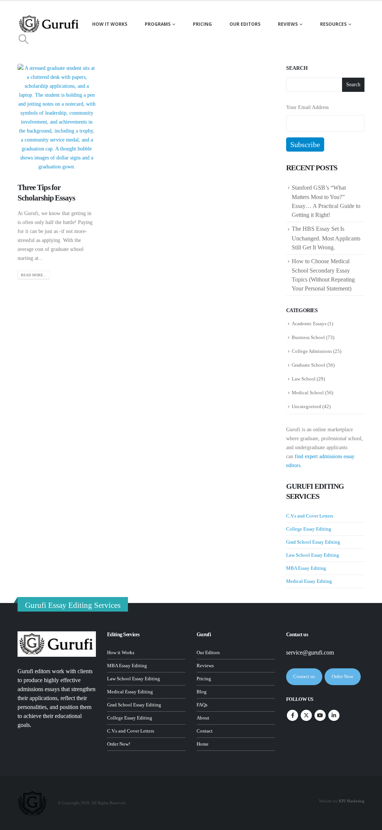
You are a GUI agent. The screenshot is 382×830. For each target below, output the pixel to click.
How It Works (109, 24)
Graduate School (308, 365)
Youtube (320, 715)
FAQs (202, 705)
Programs (157, 24)
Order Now (342, 676)
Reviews (288, 24)
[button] (23, 39)
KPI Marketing (351, 801)
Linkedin (333, 715)
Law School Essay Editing (312, 555)
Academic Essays (309, 323)
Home (203, 744)
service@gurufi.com (310, 652)
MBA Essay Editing (306, 568)
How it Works (120, 652)
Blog (202, 691)
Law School (304, 379)
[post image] (57, 117)
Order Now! (118, 744)
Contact (205, 731)
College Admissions (312, 351)
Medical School (308, 392)
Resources (333, 24)
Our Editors (244, 24)
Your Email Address (307, 107)
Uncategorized (306, 406)
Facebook (292, 715)
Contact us (304, 676)
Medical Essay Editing (309, 581)
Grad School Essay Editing (313, 542)
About (203, 718)
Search (297, 68)
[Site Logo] (49, 24)
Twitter (306, 715)
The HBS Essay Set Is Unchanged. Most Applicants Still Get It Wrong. (326, 238)
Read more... (33, 275)
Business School (308, 337)
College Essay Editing (308, 529)
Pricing (202, 24)
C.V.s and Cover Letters (309, 516)
